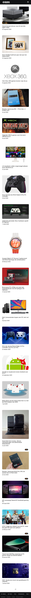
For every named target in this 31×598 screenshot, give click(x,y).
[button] (28, 2)
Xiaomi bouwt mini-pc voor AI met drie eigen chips (13, 26)
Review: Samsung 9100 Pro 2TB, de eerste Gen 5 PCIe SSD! (13, 472)
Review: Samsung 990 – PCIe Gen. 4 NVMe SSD (13, 109)
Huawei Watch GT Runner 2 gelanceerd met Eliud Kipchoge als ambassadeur (14, 259)
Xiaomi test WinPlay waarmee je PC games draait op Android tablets (13, 554)
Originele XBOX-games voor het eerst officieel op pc (14, 135)
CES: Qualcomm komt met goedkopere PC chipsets (15, 580)
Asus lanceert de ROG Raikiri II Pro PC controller (14, 195)
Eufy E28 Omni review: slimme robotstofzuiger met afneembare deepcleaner (12, 442)
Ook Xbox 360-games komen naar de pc (14, 81)
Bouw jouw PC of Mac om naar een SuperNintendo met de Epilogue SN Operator (13, 288)
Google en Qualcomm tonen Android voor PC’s (15, 372)
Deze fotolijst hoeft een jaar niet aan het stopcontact (14, 55)
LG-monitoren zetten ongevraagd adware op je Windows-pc (15, 166)
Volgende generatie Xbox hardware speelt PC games (15, 221)
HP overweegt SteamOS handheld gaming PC (15, 500)
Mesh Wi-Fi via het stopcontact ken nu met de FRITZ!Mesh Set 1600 (15, 401)
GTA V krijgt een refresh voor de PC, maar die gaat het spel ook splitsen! (15, 527)
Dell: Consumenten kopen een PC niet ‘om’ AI (15, 318)
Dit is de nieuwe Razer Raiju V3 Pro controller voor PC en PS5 (13, 346)
